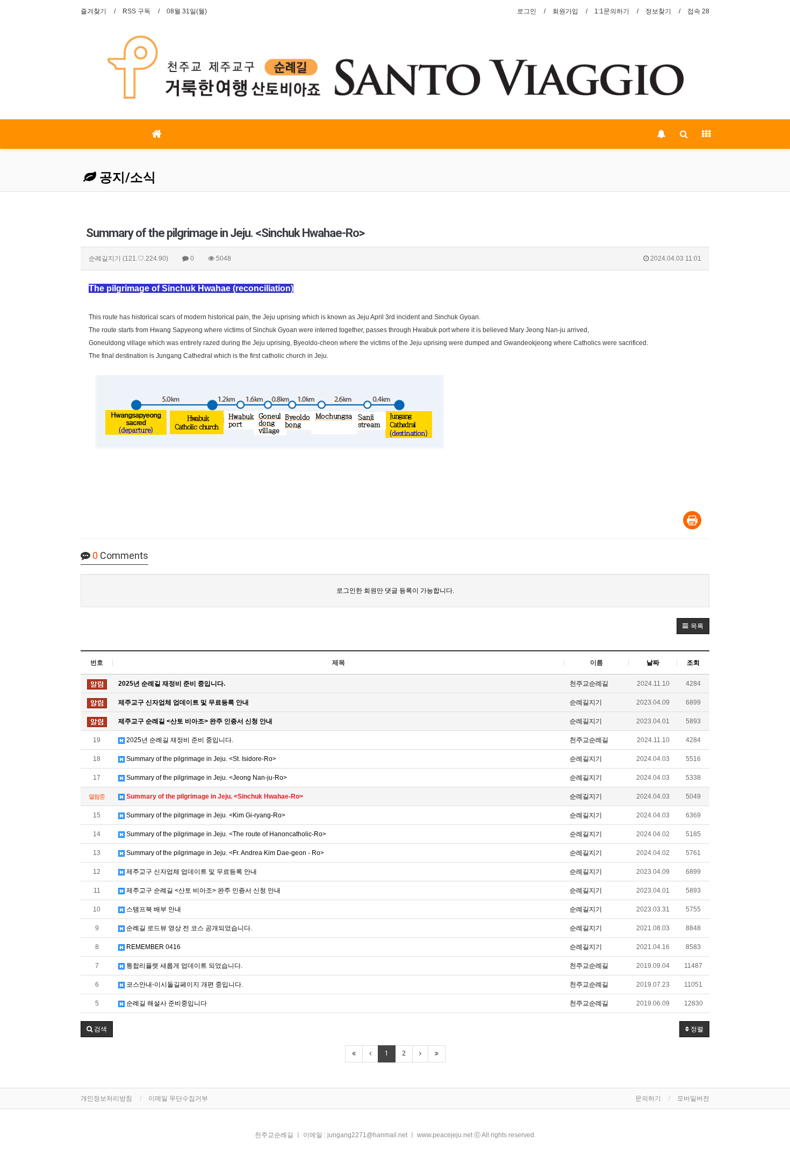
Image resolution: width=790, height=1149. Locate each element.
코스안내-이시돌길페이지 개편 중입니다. (184, 984)
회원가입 (565, 11)
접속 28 (698, 11)
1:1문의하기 (611, 11)
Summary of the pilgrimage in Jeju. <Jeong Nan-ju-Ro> (206, 777)
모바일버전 (693, 1098)
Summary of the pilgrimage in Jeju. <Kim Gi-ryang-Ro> (205, 815)
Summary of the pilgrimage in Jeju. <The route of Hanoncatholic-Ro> (225, 834)
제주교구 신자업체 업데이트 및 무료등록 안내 (191, 871)
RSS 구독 (136, 11)
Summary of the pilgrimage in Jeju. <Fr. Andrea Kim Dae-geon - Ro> (224, 853)
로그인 (526, 11)
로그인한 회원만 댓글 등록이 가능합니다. (395, 590)
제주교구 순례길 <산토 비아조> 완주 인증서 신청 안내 (203, 890)
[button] (693, 626)
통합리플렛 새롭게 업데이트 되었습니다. (183, 966)
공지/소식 (126, 177)
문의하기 (648, 1098)
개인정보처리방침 (106, 1098)
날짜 (653, 662)
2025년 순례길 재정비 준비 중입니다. (179, 740)
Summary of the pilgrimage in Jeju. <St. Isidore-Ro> (200, 759)
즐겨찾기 (93, 11)
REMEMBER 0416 (153, 947)
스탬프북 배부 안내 (153, 909)
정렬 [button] (696, 1029)
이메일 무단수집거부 (178, 1098)
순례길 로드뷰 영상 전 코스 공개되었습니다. (188, 928)
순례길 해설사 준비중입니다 (166, 1003)
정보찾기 (658, 11)
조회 (693, 662)
